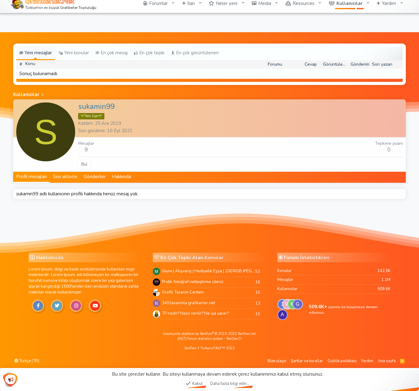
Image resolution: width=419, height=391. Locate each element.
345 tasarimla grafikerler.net (188, 303)
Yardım (367, 361)
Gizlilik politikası (342, 361)
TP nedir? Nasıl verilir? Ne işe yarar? (195, 313)
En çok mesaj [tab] (113, 53)
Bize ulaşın (276, 361)
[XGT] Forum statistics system (210, 338)
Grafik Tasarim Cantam (183, 292)
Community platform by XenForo (209, 334)
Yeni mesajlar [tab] (37, 53)
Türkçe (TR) (28, 361)
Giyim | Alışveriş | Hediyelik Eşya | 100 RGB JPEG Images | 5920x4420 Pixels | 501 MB (208, 271)
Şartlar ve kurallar (307, 361)
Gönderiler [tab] (95, 177)
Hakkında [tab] (121, 177)
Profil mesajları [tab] (31, 177)
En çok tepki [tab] (151, 53)
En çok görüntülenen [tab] (197, 53)
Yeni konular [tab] (76, 53)
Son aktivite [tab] (65, 177)
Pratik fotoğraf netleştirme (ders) (192, 282)
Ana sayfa (387, 361)
